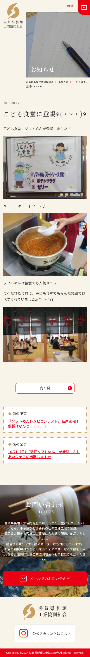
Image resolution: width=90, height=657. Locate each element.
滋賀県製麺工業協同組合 (40, 82)
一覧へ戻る (45, 387)
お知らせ (63, 82)
